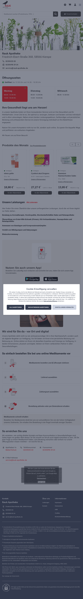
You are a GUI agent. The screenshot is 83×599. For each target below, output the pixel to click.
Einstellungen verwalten (64, 307)
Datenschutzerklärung (50, 301)
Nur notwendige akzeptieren (38, 307)
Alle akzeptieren (16, 307)
